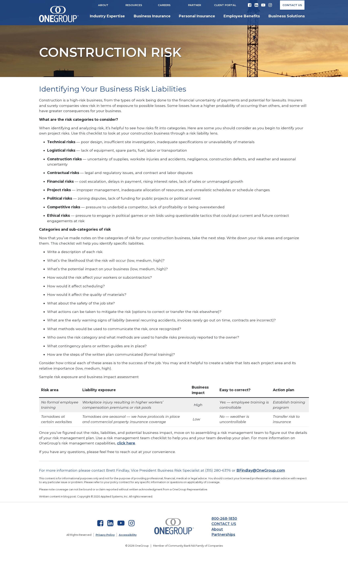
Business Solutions (286, 16)
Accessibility (128, 534)
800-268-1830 (224, 518)
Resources (133, 5)
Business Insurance (152, 16)
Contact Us (292, 5)
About (103, 5)
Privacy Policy (105, 534)
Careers (164, 5)
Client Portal (225, 5)
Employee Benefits (242, 16)
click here (126, 443)
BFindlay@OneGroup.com (260, 470)
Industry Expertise (107, 16)
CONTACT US (223, 524)
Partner (194, 5)
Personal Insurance (197, 16)
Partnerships (223, 534)
